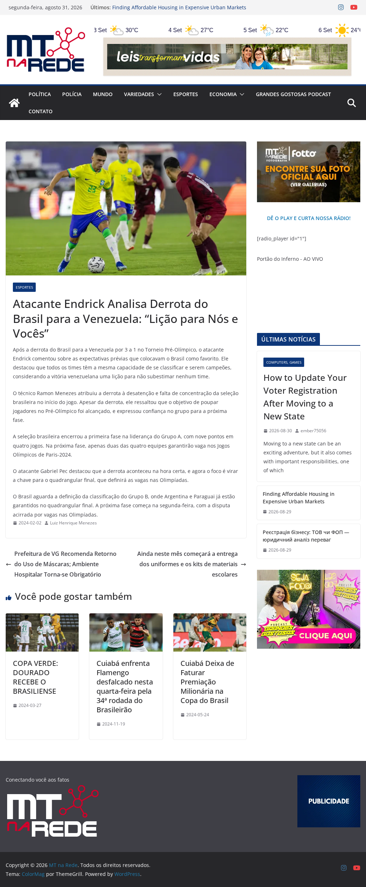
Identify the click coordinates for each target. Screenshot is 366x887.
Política (40, 94)
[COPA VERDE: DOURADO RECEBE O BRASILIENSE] (42, 618)
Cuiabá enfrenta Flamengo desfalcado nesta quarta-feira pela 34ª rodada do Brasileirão (125, 686)
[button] (158, 94)
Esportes (185, 94)
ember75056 (313, 431)
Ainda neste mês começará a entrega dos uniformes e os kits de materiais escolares (187, 564)
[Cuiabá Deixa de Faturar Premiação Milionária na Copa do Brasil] (209, 618)
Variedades (139, 94)
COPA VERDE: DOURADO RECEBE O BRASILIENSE (35, 677)
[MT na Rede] (14, 102)
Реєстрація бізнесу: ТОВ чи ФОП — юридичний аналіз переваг (306, 536)
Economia (223, 94)
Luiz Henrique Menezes (73, 523)
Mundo (103, 94)
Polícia (71, 94)
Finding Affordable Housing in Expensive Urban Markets (179, 7)
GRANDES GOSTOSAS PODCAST (293, 94)
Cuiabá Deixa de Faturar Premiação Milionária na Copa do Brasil (207, 681)
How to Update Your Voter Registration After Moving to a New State (305, 397)
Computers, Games (283, 362)
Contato (41, 111)
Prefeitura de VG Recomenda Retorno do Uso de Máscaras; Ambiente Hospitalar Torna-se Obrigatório (65, 564)
